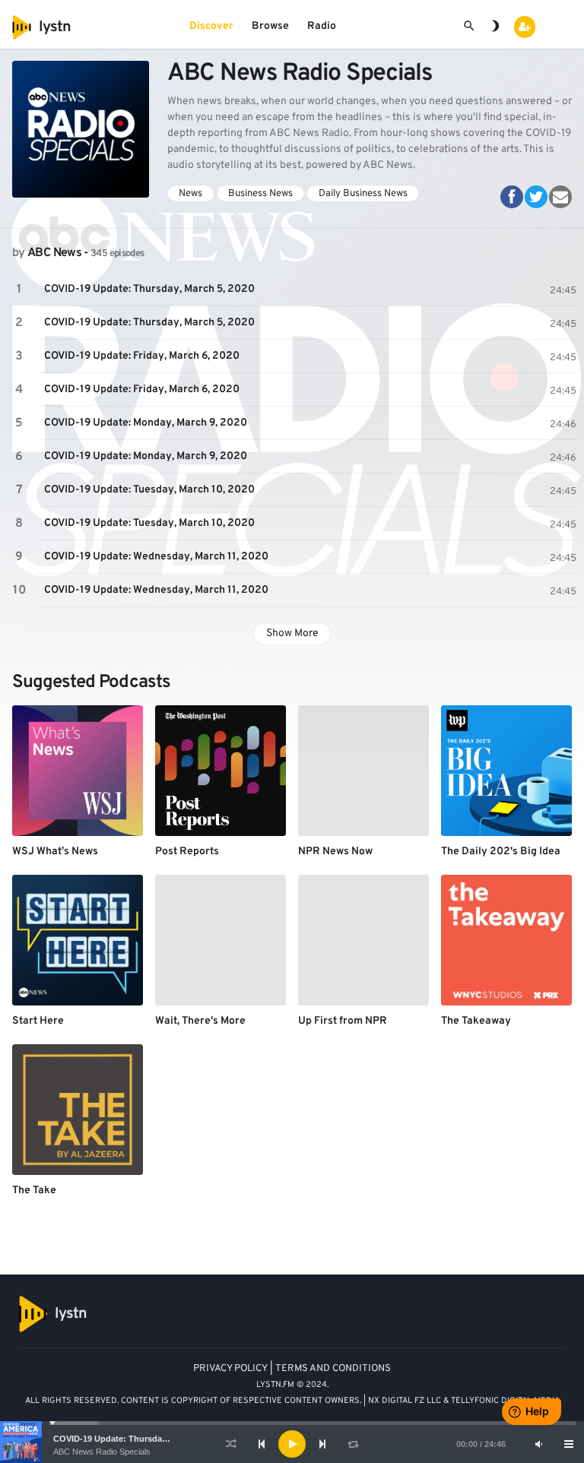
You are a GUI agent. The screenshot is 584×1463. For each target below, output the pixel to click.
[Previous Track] (261, 1444)
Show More (292, 633)
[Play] (292, 1444)
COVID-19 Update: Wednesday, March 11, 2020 (156, 556)
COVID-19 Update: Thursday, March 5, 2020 (138, 1438)
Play (19, 289)
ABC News (54, 253)
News (190, 193)
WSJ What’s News (55, 851)
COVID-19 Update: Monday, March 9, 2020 (145, 423)
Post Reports (187, 851)
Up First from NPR (342, 1021)
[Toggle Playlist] (569, 1444)
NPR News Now (335, 851)
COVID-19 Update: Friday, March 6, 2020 (142, 356)
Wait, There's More (200, 1021)
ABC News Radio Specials (102, 1451)
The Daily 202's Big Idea (500, 851)
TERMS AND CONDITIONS (333, 1368)
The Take (34, 1190)
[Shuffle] (231, 1444)
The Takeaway (476, 1021)
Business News (260, 193)
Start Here (38, 1021)
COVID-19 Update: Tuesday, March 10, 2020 (149, 490)
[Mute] (538, 1444)
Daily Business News (363, 193)
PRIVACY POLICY (230, 1368)
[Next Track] (322, 1444)
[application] (292, 1444)
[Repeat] (353, 1444)
